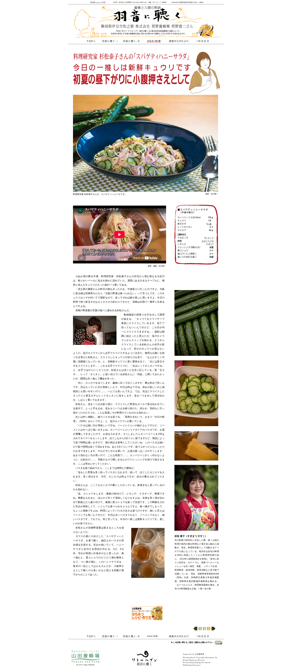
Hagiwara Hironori (197, 660)
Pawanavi (197, 665)
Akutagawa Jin (211, 657)
